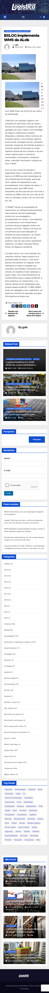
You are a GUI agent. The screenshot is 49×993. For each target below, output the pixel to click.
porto (7, 823)
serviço (18, 831)
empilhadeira (9, 806)
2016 (6, 588)
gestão (7, 810)
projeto (14, 823)
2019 (6, 606)
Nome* (7, 458)
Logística (7, 672)
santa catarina (23, 827)
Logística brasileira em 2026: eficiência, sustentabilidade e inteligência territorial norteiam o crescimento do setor (22, 366)
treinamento (29, 840)
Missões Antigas (10, 678)
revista (22, 823)
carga (18, 794)
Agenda (6, 630)
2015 (6, 582)
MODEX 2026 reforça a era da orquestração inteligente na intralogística (21, 878)
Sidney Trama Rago (11, 744)
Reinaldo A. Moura (10, 702)
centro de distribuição (13, 798)
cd (24, 794)
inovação (22, 810)
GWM (31, 935)
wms (38, 840)
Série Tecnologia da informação (15, 732)
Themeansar (24, 989)
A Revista (7, 624)
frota (41, 806)
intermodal (33, 810)
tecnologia (34, 836)
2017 (6, 594)
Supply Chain (8, 750)
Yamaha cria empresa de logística (13, 313)
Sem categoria (9, 708)
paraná (40, 819)
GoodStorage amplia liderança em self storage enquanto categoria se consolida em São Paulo (24, 957)
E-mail (7, 470)
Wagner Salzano (9, 774)
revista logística (33, 823)
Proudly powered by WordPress (17, 986)
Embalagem (8, 654)
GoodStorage (35, 961)
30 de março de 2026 (17, 935)
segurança (9, 831)
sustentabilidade (11, 836)
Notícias (36, 359)
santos (34, 827)
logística (32, 815)
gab (16, 45)
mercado (8, 819)
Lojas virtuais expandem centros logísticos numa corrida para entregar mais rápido (22, 390)
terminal (8, 840)
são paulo (23, 836)
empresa (20, 806)
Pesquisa (7, 696)
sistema (27, 831)
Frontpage (8, 666)
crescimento (9, 802)
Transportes (8, 768)
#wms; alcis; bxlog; (34, 47)
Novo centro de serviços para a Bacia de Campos (34, 313)
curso (19, 802)
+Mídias (7, 564)
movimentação (19, 819)
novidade (31, 819)
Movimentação (9, 684)
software (35, 831)
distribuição (28, 802)
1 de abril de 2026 (15, 907)
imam (15, 810)
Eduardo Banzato (10, 648)
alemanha (8, 789)
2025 (6, 618)
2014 (6, 576)
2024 (6, 612)
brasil (40, 789)
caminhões (9, 794)
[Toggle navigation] (23, 17)
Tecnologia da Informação (13, 762)
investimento (22, 815)
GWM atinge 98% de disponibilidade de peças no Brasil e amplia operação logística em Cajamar (24, 932)
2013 (6, 570)
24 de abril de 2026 (16, 881)
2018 (6, 600)
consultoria (28, 798)
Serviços (7, 738)
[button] (40, 17)
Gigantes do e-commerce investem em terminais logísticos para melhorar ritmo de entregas (23, 414)
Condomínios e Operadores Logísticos (17, 31)
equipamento (31, 806)
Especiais (7, 660)
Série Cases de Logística (13, 714)
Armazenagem (9, 636)
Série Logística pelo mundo (13, 726)
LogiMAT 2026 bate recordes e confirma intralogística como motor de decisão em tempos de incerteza (24, 904)
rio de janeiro (10, 827)
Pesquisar (9, 431)
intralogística (9, 815)
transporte (18, 840)
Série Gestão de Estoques (13, 720)
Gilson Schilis (26, 368)
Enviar (8, 493)
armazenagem (20, 789)
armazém (31, 789)
